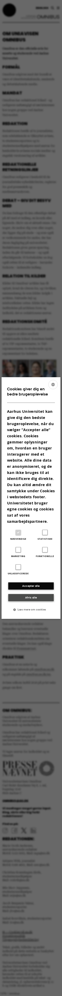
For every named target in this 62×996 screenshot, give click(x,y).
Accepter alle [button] (31, 585)
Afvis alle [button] (31, 597)
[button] (31, 610)
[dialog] (31, 498)
